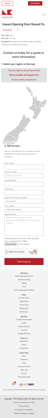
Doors (24, 294)
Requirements (10, 214)
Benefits (24, 316)
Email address (10, 180)
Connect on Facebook (24, 409)
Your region (9, 206)
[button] (43, 14)
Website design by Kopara (24, 413)
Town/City (8, 189)
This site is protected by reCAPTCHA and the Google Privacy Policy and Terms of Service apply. (24, 390)
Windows (24, 273)
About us (24, 338)
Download (7, 30)
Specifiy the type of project (15, 197)
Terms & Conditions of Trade (24, 402)
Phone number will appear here (24, 75)
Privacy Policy (24, 406)
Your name (9, 163)
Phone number (10, 172)
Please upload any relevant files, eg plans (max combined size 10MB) (21, 239)
